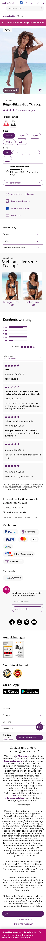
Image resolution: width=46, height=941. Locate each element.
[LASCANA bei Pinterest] (26, 622)
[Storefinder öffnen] (26, 3)
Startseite (9, 16)
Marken (20, 16)
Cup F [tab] (21, 141)
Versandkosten (8, 740)
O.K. (6, 913)
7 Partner (22, 756)
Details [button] (6, 234)
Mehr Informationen (23, 924)
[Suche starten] (41, 8)
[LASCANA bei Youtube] (34, 622)
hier (14, 795)
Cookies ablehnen (16, 798)
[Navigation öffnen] (2, 8)
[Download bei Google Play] (30, 691)
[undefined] (40, 288)
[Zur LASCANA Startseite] (8, 3)
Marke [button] (6, 241)
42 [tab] (35, 152)
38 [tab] (16, 152)
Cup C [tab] (22, 135)
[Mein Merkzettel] (37, 3)
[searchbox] (22, 8)
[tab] (6, 123)
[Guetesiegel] (17, 673)
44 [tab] (7, 158)
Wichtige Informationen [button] (14, 247)
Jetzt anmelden (22, 609)
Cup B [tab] (9, 135)
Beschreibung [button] (9, 227)
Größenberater (13, 182)
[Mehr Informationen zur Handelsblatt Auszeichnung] (19, 649)
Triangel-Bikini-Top (11, 303)
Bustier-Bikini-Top (32, 303)
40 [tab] (26, 152)
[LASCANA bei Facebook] (12, 622)
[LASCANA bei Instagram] (19, 622)
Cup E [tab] (9, 141)
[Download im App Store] (11, 691)
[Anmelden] (32, 3)
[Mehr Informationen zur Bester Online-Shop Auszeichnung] (8, 649)
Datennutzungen (13, 761)
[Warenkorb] (43, 3)
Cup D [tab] (35, 135)
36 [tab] (7, 152)
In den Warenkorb (27, 737)
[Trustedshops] (7, 673)
